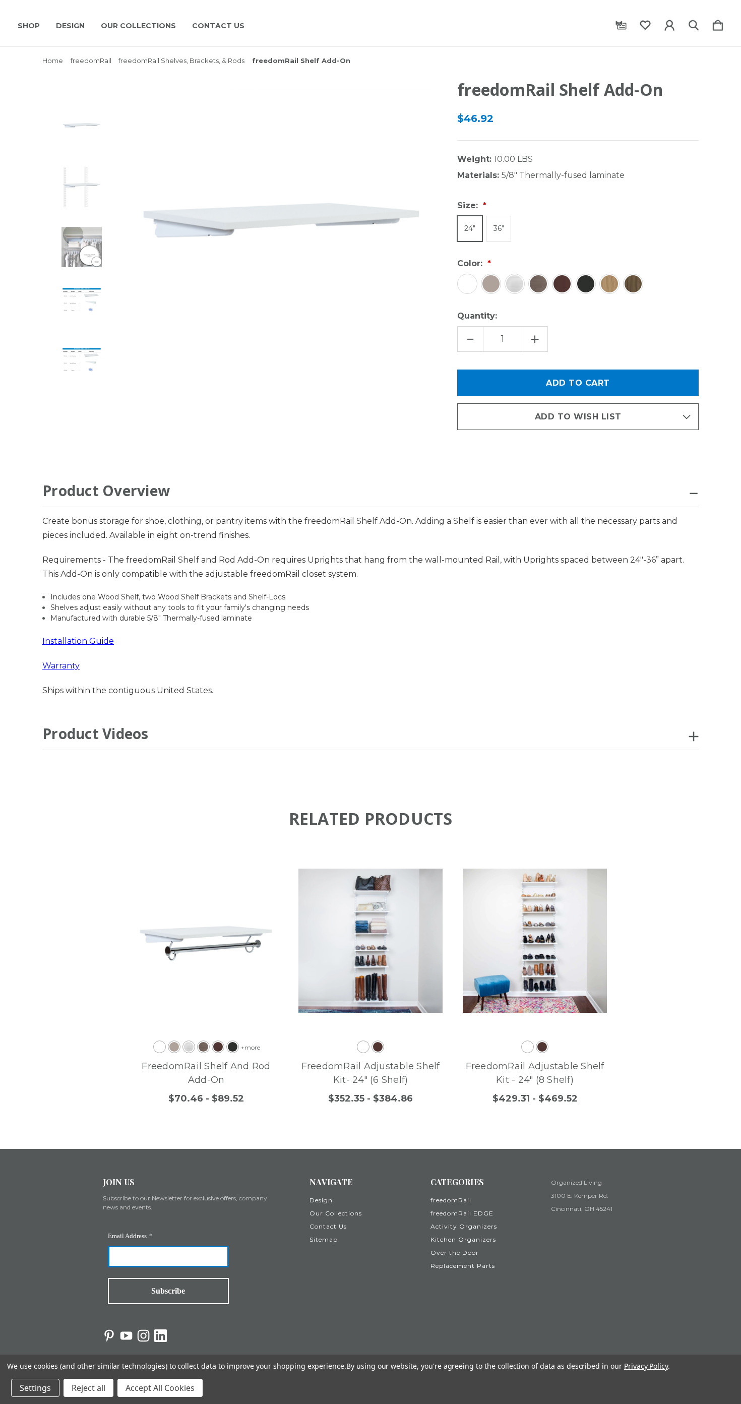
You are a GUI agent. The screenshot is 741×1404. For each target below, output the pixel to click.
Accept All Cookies (160, 1387)
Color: (471, 263)
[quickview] (258, 893)
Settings (35, 1387)
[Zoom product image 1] (81, 187)
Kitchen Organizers (463, 1239)
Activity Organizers (463, 1226)
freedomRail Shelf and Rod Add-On (206, 1073)
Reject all (88, 1387)
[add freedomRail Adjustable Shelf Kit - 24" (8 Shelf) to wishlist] (586, 866)
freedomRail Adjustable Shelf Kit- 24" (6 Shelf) (370, 1073)
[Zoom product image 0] (81, 127)
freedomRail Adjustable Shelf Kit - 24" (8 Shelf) (535, 1073)
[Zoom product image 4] (81, 367)
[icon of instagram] (143, 1335)
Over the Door (454, 1252)
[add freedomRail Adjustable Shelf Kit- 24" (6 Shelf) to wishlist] (422, 866)
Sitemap (324, 1239)
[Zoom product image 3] (81, 307)
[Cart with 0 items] (718, 23)
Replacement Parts (462, 1265)
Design (70, 25)
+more (250, 1047)
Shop (29, 25)
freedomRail (450, 1200)
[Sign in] (669, 23)
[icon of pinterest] (109, 1335)
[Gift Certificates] (621, 23)
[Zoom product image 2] (81, 247)
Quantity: (477, 316)
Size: (468, 205)
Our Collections (138, 25)
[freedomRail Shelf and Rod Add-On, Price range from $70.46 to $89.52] (206, 940)
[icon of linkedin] (160, 1335)
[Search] (694, 23)
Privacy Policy (646, 1366)
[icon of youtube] (126, 1335)
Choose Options (196, 1008)
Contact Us (218, 25)
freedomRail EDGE (461, 1213)
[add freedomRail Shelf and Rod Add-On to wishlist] (258, 866)
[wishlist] (645, 23)
